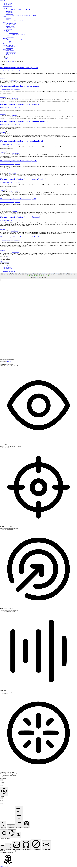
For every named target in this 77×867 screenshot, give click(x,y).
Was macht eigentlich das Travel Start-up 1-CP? (18, 161)
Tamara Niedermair (14, 98)
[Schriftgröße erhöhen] (1, 780)
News (1, 70)
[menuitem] (40, 12)
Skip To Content (4, 851)
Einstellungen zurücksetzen (7, 852)
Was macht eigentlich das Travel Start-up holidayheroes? (22, 237)
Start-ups (5, 70)
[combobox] (38, 276)
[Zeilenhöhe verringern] (1, 803)
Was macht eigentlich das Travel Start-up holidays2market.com (24, 121)
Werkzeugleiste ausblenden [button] (7, 364)
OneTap (9, 361)
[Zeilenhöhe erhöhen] (1, 798)
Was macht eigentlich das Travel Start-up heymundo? (20, 217)
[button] (0, 280)
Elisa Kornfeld (14, 80)
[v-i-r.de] (2, 0)
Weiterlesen (2, 78)
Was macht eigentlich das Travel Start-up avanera (19, 104)
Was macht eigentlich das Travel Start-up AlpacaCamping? (23, 179)
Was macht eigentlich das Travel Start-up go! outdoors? (21, 141)
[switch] (7, 447)
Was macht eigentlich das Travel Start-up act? (18, 199)
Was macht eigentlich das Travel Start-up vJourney (20, 86)
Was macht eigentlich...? (14, 70)
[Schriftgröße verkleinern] (1, 785)
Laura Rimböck (14, 115)
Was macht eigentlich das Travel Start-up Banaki (19, 68)
